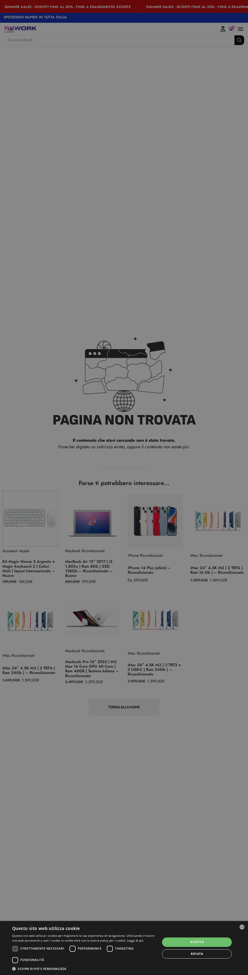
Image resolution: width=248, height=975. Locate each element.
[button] (84, 968)
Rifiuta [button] (197, 954)
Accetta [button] (197, 942)
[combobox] (242, 927)
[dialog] (124, 948)
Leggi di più (135, 940)
